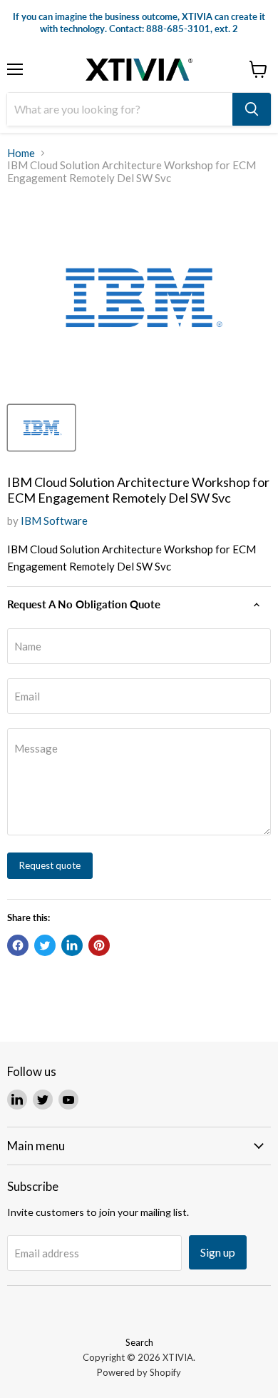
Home (21, 153)
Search (139, 1342)
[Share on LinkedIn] (72, 945)
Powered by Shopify (139, 1372)
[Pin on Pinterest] (99, 945)
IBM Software (54, 520)
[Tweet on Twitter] (45, 945)
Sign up (217, 1252)
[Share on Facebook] (18, 945)
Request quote (50, 865)
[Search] (251, 109)
